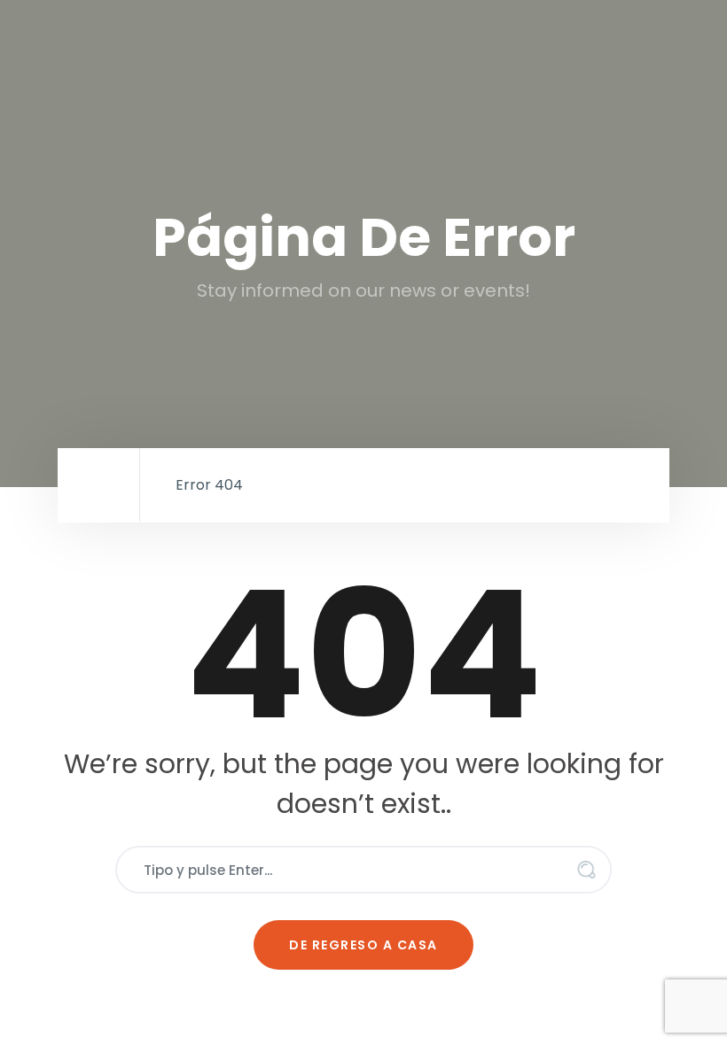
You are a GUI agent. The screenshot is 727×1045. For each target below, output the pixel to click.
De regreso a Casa (363, 945)
